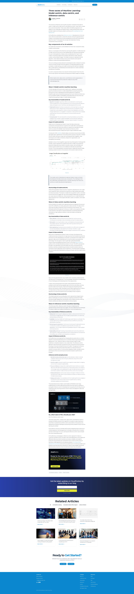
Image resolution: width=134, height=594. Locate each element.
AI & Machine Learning (53, 472)
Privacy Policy (50, 590)
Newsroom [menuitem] (82, 582)
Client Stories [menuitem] (93, 582)
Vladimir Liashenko (56, 18)
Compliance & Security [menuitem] (84, 586)
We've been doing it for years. (77, 1)
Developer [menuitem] (93, 578)
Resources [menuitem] (75, 4)
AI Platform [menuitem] (59, 4)
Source (67, 172)
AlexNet (59, 133)
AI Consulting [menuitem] (64, 4)
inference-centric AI (68, 35)
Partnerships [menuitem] (82, 580)
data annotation (79, 242)
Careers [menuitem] (81, 584)
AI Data (60, 472)
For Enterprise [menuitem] (70, 4)
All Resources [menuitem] (93, 586)
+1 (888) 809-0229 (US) (40, 580)
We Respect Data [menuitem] (83, 588)
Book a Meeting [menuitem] (39, 576)
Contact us (94, 4)
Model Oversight (66, 472)
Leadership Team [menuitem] (83, 578)
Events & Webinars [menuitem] (94, 584)
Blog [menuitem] (91, 576)
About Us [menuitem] (81, 576)
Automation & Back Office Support (70, 504)
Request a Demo (39, 578)
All (50, 504)
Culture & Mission (82, 504)
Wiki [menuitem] (91, 580)
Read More (39, 524)
